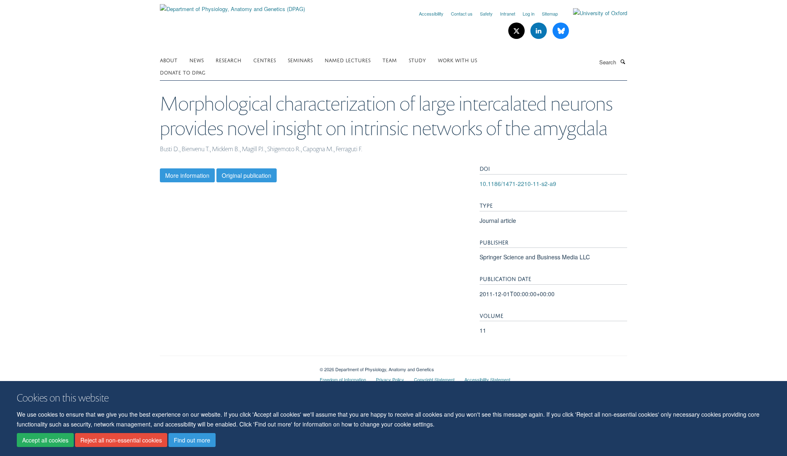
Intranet (507, 13)
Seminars (300, 60)
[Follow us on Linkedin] (539, 31)
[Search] (622, 61)
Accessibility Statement (487, 379)
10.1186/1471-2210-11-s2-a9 (518, 183)
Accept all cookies (45, 440)
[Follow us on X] (517, 31)
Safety (486, 13)
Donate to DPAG (182, 72)
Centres (264, 60)
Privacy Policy (390, 379)
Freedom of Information (343, 379)
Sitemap (550, 13)
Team (389, 60)
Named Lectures (348, 60)
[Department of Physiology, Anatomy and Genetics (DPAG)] (232, 6)
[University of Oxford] (594, 13)
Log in (529, 13)
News (196, 60)
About (168, 60)
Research (228, 60)
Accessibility (431, 13)
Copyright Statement (434, 379)
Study (417, 60)
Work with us (457, 60)
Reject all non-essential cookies (121, 440)
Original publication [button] (246, 175)
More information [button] (187, 175)
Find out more (192, 440)
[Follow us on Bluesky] (561, 31)
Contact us (462, 13)
